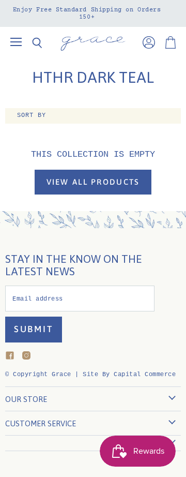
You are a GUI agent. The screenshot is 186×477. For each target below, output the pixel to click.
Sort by (31, 115)
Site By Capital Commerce (129, 374)
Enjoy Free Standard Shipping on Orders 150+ (87, 13)
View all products (93, 181)
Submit (33, 329)
